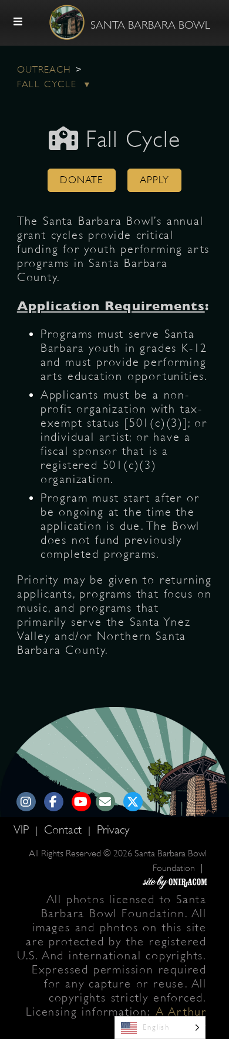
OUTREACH (44, 69)
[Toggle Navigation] (18, 22)
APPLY (155, 180)
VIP (23, 829)
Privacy (113, 829)
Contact (64, 829)
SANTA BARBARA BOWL (150, 25)
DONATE (81, 180)
